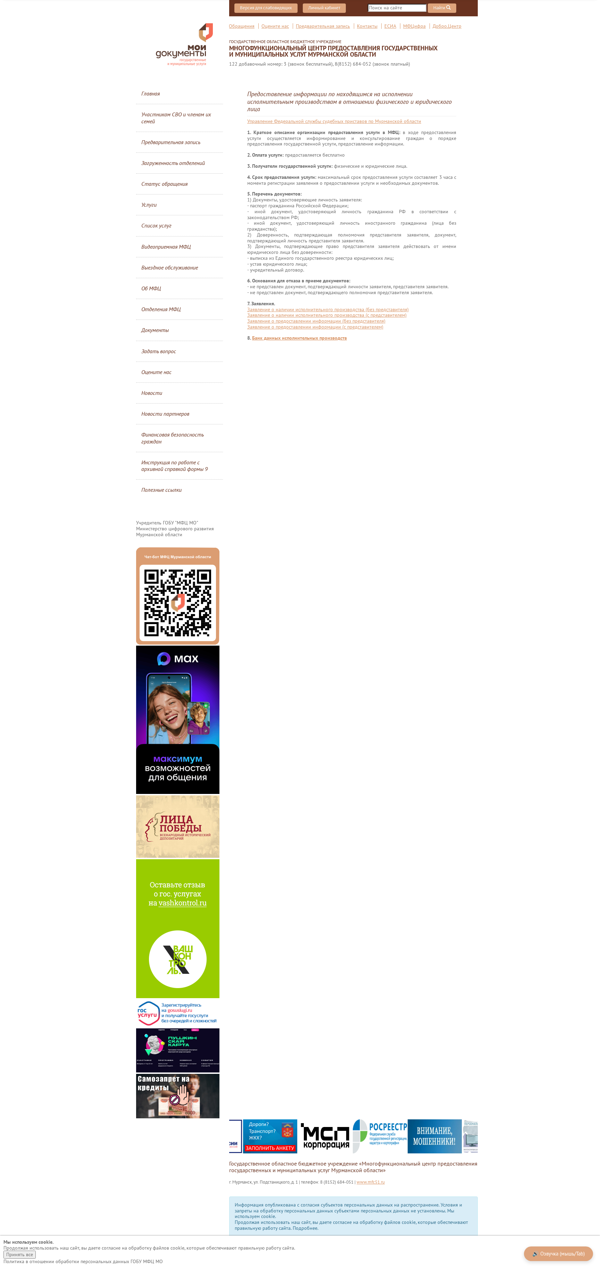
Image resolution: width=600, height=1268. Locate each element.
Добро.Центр (447, 26)
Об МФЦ (151, 288)
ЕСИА (390, 26)
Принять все (19, 1254)
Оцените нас (275, 26)
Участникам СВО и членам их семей (176, 117)
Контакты (367, 26)
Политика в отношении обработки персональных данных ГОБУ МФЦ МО (83, 1261)
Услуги (149, 204)
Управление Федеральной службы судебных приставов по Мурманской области (334, 121)
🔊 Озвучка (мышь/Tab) (558, 1253)
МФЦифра (414, 26)
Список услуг (156, 225)
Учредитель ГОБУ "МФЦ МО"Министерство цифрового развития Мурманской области (175, 529)
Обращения (242, 26)
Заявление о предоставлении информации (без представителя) (316, 321)
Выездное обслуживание (169, 267)
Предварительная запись (323, 26)
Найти (439, 8)
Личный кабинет (324, 8)
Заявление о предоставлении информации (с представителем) (315, 327)
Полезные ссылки (161, 489)
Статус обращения (164, 183)
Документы (155, 329)
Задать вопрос (158, 351)
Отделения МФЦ (161, 309)
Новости (151, 392)
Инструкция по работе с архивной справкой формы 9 (174, 465)
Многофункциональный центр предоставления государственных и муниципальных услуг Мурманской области (333, 49)
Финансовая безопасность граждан (172, 438)
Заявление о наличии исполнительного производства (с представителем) (327, 315)
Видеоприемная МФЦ (166, 246)
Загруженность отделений (173, 162)
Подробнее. (305, 1228)
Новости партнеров (165, 413)
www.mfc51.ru (371, 1182)
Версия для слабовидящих (266, 8)
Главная (150, 93)
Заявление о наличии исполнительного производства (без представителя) (328, 309)
